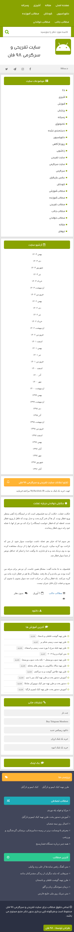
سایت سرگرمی (57, 164)
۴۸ (63, 90)
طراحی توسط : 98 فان (57, 928)
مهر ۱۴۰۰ (37, 381)
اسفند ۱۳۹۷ (37, 435)
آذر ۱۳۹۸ (37, 415)
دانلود (35, 610)
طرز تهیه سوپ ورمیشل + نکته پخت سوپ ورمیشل (41, 659)
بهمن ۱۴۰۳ (37, 254)
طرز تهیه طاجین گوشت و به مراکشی (47, 671)
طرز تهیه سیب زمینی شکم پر (50, 642)
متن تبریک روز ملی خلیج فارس (53, 893)
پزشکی (61, 110)
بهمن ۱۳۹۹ (37, 395)
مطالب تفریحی (57, 204)
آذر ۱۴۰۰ (37, 375)
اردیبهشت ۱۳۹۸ (37, 422)
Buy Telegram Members (57, 721)
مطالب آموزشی (57, 191)
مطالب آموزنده (30, 13)
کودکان (48, 13)
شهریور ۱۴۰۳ (37, 267)
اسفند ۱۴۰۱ (37, 341)
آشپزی (36, 5)
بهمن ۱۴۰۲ (37, 301)
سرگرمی (60, 171)
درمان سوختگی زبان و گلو (55, 886)
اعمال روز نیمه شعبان (57, 823)
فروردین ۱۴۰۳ (37, 294)
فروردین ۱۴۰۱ (37, 361)
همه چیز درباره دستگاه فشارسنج (52, 843)
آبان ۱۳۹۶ (37, 469)
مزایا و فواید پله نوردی (57, 810)
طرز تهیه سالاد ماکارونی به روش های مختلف (44, 665)
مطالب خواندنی (41, 22)
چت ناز (65, 713)
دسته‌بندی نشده (56, 130)
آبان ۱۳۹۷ (37, 449)
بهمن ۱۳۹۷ (37, 442)
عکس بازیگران (57, 177)
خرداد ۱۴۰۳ (37, 281)
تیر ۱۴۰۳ (37, 274)
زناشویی (61, 151)
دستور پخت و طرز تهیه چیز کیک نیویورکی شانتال (42, 683)
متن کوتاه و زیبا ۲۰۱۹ (54, 654)
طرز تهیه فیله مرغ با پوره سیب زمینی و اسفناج (42, 648)
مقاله (48, 5)
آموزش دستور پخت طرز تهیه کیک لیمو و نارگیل (43, 689)
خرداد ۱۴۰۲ (37, 321)
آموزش (61, 104)
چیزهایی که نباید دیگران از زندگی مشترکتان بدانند (44, 873)
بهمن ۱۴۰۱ (37, 348)
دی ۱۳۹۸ (37, 408)
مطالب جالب (62, 22)
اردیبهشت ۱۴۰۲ (37, 328)
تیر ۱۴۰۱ (37, 355)
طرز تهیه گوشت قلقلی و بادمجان (49, 636)
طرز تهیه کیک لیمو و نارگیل (55, 787)
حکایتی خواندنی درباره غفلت (48, 503)
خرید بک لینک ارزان (59, 739)
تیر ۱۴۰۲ (37, 314)
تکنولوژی (60, 124)
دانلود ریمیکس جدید (59, 730)
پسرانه (25, 5)
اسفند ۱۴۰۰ (37, 368)
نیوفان (61, 231)
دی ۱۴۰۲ (37, 308)
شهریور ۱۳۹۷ (37, 462)
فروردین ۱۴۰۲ (37, 334)
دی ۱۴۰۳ (37, 261)
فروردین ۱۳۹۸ (37, 428)
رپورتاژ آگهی (58, 144)
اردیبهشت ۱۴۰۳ (37, 288)
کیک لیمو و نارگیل (29, 787)
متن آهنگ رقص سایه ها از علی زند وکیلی (48, 866)
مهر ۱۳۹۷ (37, 455)
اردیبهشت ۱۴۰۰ (37, 388)
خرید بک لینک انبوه (60, 747)
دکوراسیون (63, 13)
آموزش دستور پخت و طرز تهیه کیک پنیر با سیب (43, 677)
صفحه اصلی (62, 5)
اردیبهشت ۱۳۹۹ (37, 402)
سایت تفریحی (58, 157)
